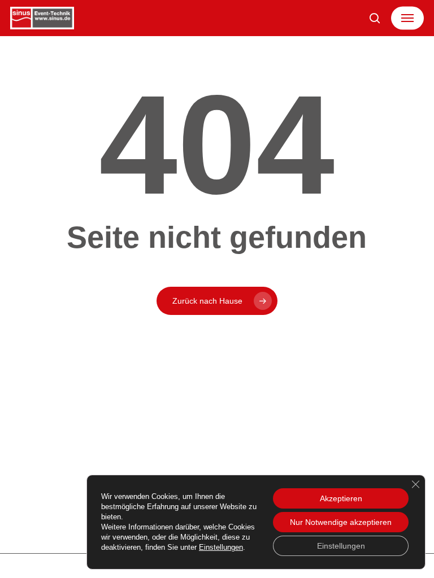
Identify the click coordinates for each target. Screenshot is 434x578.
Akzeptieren (341, 498)
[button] (407, 18)
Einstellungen (221, 547)
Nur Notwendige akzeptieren (341, 522)
